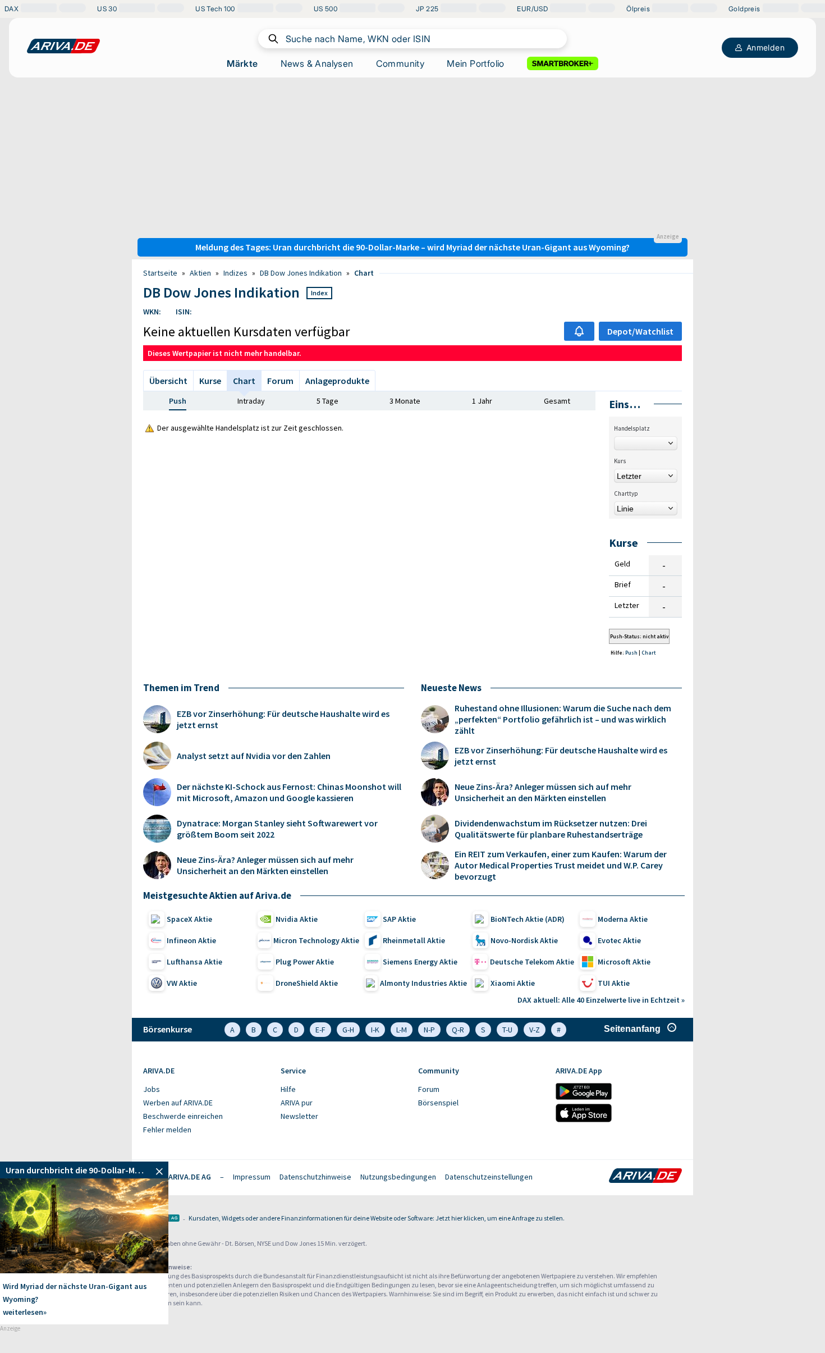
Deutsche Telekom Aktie (532, 962)
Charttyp (626, 493)
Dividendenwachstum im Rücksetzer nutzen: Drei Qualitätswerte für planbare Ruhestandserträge (551, 828)
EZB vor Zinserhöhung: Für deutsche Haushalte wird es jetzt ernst (283, 719)
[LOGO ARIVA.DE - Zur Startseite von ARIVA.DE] (63, 46)
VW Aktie (182, 983)
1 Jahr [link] (482, 401)
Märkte (242, 63)
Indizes (235, 273)
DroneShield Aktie (307, 983)
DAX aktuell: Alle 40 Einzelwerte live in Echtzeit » (601, 1000)
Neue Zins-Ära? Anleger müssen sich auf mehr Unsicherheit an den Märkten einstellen (265, 865)
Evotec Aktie (619, 940)
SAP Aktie (399, 919)
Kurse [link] (210, 380)
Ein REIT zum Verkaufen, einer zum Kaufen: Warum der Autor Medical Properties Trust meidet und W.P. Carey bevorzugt (561, 865)
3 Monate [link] (404, 401)
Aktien (200, 273)
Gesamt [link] (557, 401)
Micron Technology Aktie (316, 940)
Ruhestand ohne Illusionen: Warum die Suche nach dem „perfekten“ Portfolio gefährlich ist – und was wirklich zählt (563, 719)
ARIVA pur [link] (297, 1103)
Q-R (458, 1030)
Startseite (160, 273)
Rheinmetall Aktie (414, 940)
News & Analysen (317, 63)
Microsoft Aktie (624, 962)
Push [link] (177, 401)
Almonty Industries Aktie (423, 983)
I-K (375, 1030)
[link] (84, 1170)
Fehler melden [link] (167, 1130)
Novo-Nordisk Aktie (524, 940)
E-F (320, 1030)
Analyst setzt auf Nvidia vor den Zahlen (254, 755)
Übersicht (168, 380)
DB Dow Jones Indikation (301, 273)
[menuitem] (206, 1089)
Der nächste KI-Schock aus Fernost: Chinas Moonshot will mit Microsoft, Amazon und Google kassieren (289, 792)
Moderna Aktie (623, 919)
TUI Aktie (614, 983)
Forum (280, 380)
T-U (507, 1030)
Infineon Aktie (191, 940)
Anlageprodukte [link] (337, 380)
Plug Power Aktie (305, 962)
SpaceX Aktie (189, 919)
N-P (429, 1030)
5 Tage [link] (327, 401)
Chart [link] (364, 273)
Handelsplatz (632, 428)
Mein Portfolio (476, 63)
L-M (401, 1030)
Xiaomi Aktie (513, 983)
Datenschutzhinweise (315, 1177)
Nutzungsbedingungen (398, 1177)
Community (400, 63)
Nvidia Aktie (297, 919)
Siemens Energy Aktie (420, 962)
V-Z (534, 1030)
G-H (348, 1030)
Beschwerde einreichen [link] (183, 1116)
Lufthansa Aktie (194, 962)
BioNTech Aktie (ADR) (528, 919)
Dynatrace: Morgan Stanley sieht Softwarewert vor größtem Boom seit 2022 (277, 828)
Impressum (252, 1177)
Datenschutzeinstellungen (489, 1177)
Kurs (620, 461)
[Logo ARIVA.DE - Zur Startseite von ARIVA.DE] (645, 1176)
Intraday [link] (251, 401)
